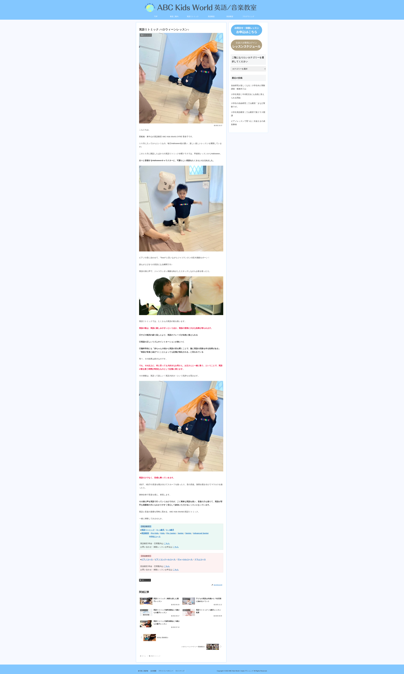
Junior (180, 533)
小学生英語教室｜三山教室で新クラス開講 (248, 114)
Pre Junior (171, 533)
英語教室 (145, 533)
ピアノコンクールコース (165, 559)
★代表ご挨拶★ (143, 671)
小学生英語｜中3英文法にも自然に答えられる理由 (247, 96)
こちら (167, 543)
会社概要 (153, 671)
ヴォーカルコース (185, 559)
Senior (188, 533)
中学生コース (155, 537)
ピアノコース (147, 559)
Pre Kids (155, 533)
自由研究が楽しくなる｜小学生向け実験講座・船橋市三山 (248, 87)
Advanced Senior (201, 533)
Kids (162, 533)
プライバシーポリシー (166, 671)
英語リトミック (148, 530)
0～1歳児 (160, 530)
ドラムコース (200, 559)
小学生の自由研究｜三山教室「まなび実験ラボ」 (248, 105)
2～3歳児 (170, 530)
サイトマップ (179, 671)
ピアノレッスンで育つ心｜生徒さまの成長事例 (248, 123)
